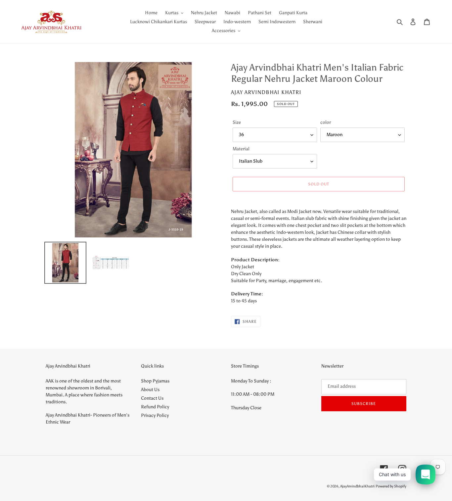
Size (237, 122)
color (325, 122)
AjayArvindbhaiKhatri (357, 486)
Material (241, 149)
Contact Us (152, 398)
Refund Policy (155, 407)
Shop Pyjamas (155, 381)
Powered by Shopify (391, 486)
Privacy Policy (155, 415)
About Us (150, 389)
